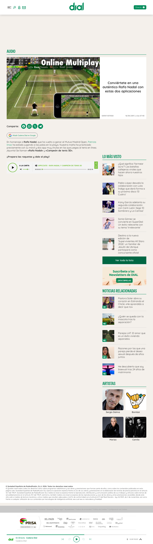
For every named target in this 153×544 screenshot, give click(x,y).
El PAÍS (49, 519)
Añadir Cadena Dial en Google (24, 135)
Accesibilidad (69, 509)
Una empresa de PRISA (28, 521)
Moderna (59, 526)
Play (76, 539)
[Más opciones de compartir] (96, 163)
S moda (91, 526)
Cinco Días (81, 522)
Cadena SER (94, 519)
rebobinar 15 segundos (69, 539)
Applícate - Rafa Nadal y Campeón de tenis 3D (60, 165)
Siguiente (90, 539)
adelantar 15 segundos (83, 539)
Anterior (62, 539)
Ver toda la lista (124, 260)
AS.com (102, 519)
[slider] (76, 534)
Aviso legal (59, 509)
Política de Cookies (100, 509)
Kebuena (117, 522)
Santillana (72, 519)
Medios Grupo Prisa (27, 527)
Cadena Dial (91, 522)
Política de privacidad (84, 509)
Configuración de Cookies (118, 509)
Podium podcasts (71, 526)
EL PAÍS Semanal (99, 522)
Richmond (47, 526)
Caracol (119, 519)
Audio (11, 51)
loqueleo (102, 526)
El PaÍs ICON (81, 526)
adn (110, 519)
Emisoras (50, 509)
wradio (72, 522)
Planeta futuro (108, 522)
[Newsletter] (24, 7)
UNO (66, 522)
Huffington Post (52, 522)
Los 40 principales (60, 519)
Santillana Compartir (84, 519)
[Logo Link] (76, 6)
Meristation (113, 526)
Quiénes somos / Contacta (35, 509)
